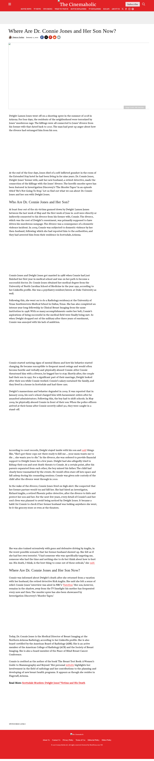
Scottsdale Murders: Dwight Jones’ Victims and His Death (53, 682)
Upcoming (47, 9)
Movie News (26, 9)
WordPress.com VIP (96, 745)
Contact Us (56, 740)
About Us (116, 9)
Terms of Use (80, 740)
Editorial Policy (93, 740)
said (84, 450)
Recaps (106, 9)
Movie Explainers (78, 9)
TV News (37, 9)
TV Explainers (95, 9)
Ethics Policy (106, 740)
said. (92, 562)
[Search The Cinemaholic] (144, 4)
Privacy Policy (68, 740)
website (70, 664)
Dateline (68, 584)
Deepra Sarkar (18, 37)
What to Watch (61, 9)
